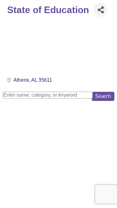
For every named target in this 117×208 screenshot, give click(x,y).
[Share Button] (101, 10)
